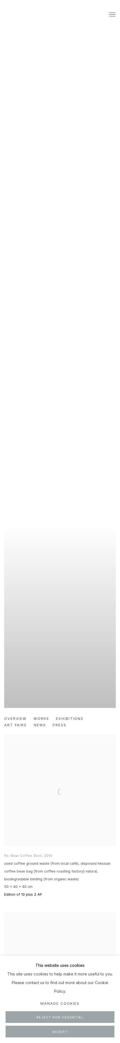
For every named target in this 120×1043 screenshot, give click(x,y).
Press (59, 725)
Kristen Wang (60, 365)
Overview (15, 719)
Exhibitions (69, 719)
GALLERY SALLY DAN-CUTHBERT (18, 15)
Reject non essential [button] (60, 1017)
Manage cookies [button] (60, 1003)
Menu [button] (111, 15)
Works (41, 719)
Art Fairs (15, 725)
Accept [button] (60, 1032)
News (40, 725)
